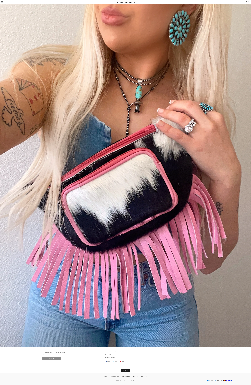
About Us (135, 376)
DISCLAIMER (144, 376)
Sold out (51, 358)
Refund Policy (115, 376)
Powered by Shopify (132, 380)
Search (106, 376)
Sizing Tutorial (126, 376)
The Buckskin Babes (125, 2)
